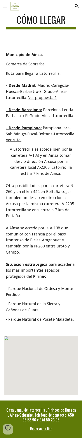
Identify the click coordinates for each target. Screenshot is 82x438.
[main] (41, 21)
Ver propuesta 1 (42, 97)
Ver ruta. (13, 139)
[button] (5, 6)
